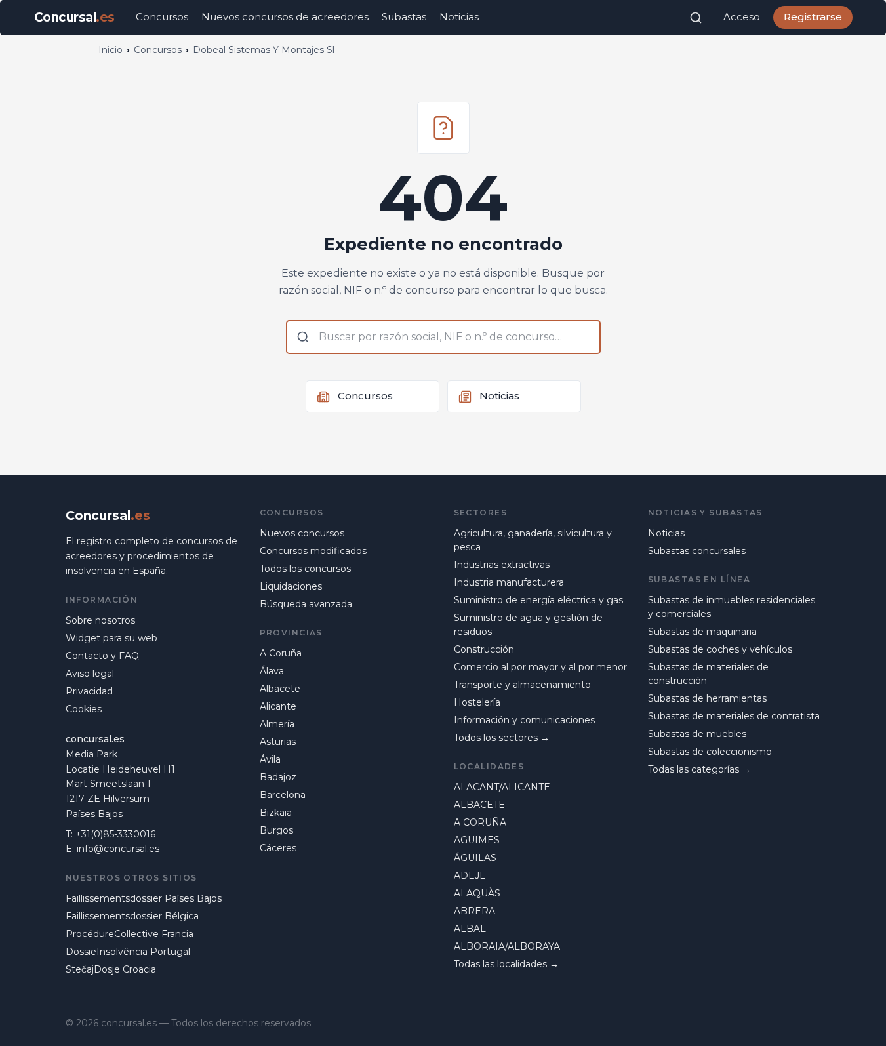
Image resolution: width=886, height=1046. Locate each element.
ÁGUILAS (475, 858)
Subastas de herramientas (707, 698)
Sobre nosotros (100, 620)
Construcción (484, 649)
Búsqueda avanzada (306, 604)
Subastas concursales (697, 551)
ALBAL (470, 929)
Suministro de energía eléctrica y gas (538, 600)
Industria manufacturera (509, 582)
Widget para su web (111, 638)
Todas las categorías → (699, 769)
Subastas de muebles (697, 734)
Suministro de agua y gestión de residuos (528, 624)
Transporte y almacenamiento (522, 685)
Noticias (459, 16)
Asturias (278, 742)
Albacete (280, 688)
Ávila (270, 759)
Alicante (278, 706)
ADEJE (470, 875)
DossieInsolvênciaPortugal (128, 951)
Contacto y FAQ (102, 656)
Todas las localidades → (506, 964)
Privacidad (89, 691)
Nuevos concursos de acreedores (285, 16)
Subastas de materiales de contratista (734, 716)
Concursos (162, 16)
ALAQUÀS (477, 893)
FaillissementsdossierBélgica (132, 916)
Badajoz (278, 777)
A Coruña (281, 653)
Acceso (741, 16)
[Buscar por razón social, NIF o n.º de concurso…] (696, 18)
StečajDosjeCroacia (111, 969)
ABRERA (474, 911)
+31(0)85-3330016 (115, 834)
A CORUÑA (480, 822)
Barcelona (283, 795)
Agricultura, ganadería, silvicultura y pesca (533, 540)
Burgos (276, 830)
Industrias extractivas (502, 565)
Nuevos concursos (302, 533)
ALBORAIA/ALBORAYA (507, 946)
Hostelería (477, 702)
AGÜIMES (477, 840)
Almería (277, 724)
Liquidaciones (291, 586)
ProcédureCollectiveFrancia (129, 934)
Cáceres (278, 848)
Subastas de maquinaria (702, 631)
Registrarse (813, 16)
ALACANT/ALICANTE (502, 787)
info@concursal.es (118, 849)
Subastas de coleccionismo (710, 751)
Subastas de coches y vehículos (720, 649)
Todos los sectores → (502, 738)
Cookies (84, 709)
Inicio (110, 50)
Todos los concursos (305, 568)
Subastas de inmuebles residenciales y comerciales (731, 607)
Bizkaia (276, 812)
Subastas (404, 16)
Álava (272, 671)
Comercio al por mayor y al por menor (540, 667)
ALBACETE (479, 805)
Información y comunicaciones (524, 720)
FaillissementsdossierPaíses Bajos (144, 898)
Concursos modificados (313, 551)
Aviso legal (90, 673)
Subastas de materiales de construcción (708, 674)
